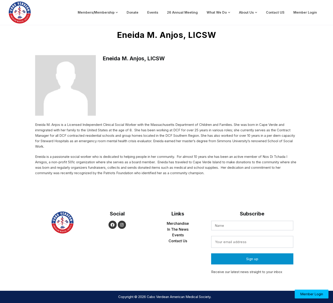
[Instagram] (122, 225)
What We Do (217, 12)
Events (152, 12)
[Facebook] (113, 225)
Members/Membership (96, 12)
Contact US (275, 12)
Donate (132, 12)
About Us (246, 12)
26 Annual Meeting (182, 12)
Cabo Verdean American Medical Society (178, 297)
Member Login (305, 12)
